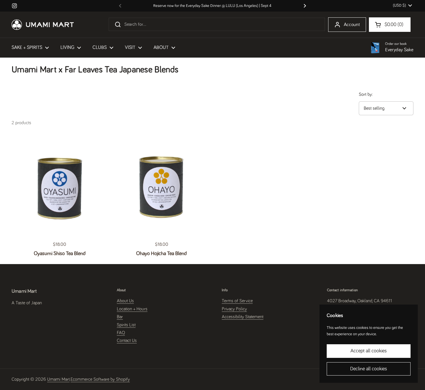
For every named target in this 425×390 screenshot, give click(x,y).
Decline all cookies (368, 368)
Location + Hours (132, 309)
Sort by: (366, 94)
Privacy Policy (234, 309)
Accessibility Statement (242, 316)
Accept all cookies (368, 351)
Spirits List (126, 325)
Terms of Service (237, 301)
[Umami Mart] (43, 24)
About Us (125, 301)
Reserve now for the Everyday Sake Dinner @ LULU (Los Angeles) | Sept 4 (212, 6)
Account (352, 24)
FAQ (121, 332)
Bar (120, 316)
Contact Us (127, 340)
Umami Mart (58, 379)
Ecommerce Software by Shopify (100, 379)
